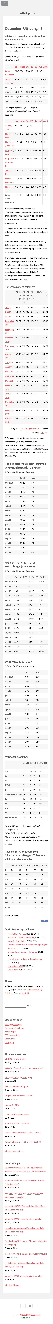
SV (32, 66)
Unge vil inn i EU (12, 1105)
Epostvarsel (10, 1038)
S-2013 (8, 307)
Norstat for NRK (15, 966)
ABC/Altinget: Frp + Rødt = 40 (18, 1077)
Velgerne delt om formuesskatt (18, 1095)
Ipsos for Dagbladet (17, 941)
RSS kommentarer (13, 1035)
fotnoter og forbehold (29, 428)
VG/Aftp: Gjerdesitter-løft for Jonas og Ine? (24, 1068)
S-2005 (8, 316)
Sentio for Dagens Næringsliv (21, 937)
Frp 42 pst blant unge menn (17, 1114)
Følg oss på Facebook (14, 1028)
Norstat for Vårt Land (17, 934)
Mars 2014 (9, 381)
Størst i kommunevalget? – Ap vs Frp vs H (23, 1132)
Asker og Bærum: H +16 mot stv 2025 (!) (23, 1142)
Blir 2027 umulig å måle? (15, 1059)
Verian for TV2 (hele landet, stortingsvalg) (23, 1219)
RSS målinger (10, 1031)
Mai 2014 (9, 372)
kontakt (25, 993)
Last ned (44, 432)
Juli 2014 (9, 362)
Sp (36, 66)
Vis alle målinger (12, 1285)
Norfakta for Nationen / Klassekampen (25, 959)
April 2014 (9, 376)
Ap (16, 66)
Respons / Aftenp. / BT (9, 162)
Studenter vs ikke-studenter (17, 1123)
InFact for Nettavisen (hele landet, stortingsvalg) (26, 1253)
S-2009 (8, 312)
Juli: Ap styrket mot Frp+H (16, 1086)
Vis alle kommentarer (14, 1151)
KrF (40, 66)
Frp (27, 66)
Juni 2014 (9, 367)
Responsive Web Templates (30, 1314)
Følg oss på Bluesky (13, 1024)
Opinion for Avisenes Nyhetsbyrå (22, 951)
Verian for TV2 (14, 969)
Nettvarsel (9, 1042)
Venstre (46, 66)
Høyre (22, 66)
